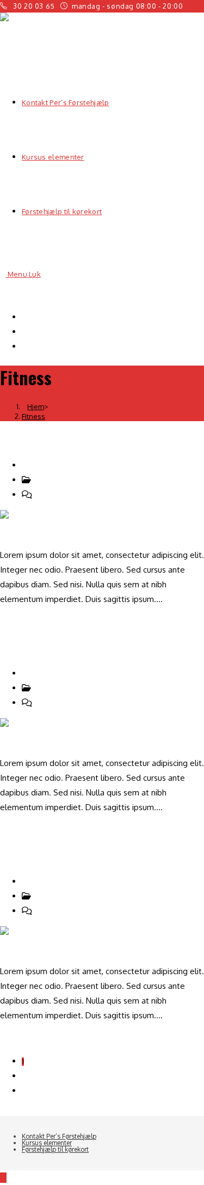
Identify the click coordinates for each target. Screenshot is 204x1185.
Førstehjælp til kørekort (65, 346)
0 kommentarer (60, 494)
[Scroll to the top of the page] (3, 1177)
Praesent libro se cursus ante (82, 855)
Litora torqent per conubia (72, 647)
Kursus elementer (54, 331)
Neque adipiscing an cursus (75, 439)
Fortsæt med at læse (42, 622)
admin (39, 465)
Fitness (33, 416)
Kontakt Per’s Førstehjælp (69, 317)
